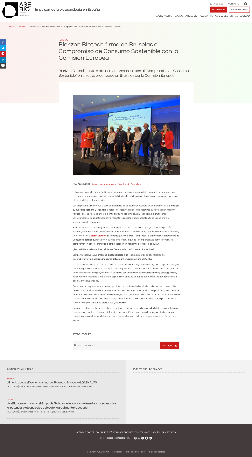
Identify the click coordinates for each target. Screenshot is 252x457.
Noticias (21, 27)
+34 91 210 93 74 (168, 432)
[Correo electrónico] (3, 65)
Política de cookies (156, 452)
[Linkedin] (3, 60)
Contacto (233, 4)
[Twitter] (3, 48)
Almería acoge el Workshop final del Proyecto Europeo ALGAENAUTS (52, 382)
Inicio (11, 27)
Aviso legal (117, 452)
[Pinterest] (3, 54)
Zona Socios (216, 4)
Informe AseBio (239, 9)
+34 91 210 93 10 (151, 432)
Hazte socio (218, 9)
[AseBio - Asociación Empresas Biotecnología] (16, 10)
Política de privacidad (135, 452)
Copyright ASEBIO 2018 (98, 452)
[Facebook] (3, 42)
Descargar (167, 346)
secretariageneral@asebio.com (115, 438)
